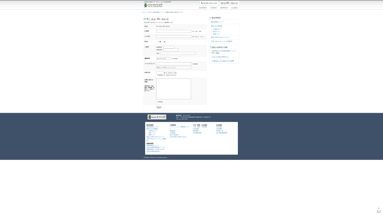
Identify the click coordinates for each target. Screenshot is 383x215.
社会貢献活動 (197, 133)
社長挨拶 (219, 127)
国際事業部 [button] (223, 8)
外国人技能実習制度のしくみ (156, 147)
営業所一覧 (219, 131)
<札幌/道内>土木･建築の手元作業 (222, 61)
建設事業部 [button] (202, 8)
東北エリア (216, 31)
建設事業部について (159, 12)
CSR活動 (196, 129)
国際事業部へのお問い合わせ (156, 149)
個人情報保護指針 (221, 133)
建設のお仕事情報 (216, 26)
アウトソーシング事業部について (179, 128)
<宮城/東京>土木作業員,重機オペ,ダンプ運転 (224, 52)
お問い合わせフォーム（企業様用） (222, 41)
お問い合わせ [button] (230, 3)
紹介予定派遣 (174, 135)
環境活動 (196, 131)
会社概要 (219, 129)
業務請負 (172, 131)
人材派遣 (172, 133)
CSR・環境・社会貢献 (200, 127)
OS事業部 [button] (213, 8)
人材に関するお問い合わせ (178, 137)
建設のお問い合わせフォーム (220, 37)
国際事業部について (153, 145)
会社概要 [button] (234, 8)
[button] (209, 3)
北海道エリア (217, 29)
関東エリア (216, 34)
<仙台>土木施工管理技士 (219, 57)
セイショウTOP (146, 12)
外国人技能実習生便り (153, 151)
